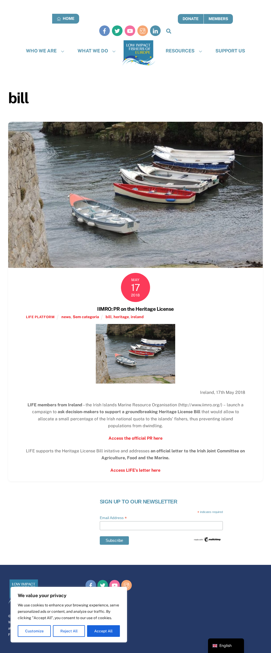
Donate (190, 18)
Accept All (103, 631)
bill (109, 316)
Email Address (113, 517)
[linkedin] (155, 30)
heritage (121, 316)
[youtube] (130, 30)
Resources (180, 50)
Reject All (69, 631)
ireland (137, 316)
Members (218, 18)
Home (68, 18)
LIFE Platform (40, 317)
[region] (69, 614)
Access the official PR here (135, 438)
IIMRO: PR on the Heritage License (135, 309)
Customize (34, 631)
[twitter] (117, 30)
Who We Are (41, 50)
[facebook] (104, 30)
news (66, 316)
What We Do (93, 50)
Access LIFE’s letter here (135, 470)
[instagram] (142, 30)
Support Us (230, 50)
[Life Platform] (138, 53)
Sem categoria (86, 316)
